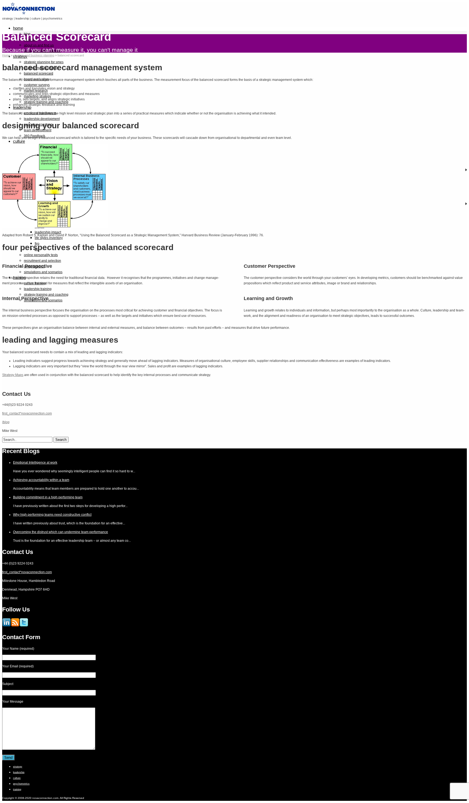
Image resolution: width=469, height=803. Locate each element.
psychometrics (21, 783)
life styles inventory (49, 238)
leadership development (42, 119)
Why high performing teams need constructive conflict (52, 515)
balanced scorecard (38, 73)
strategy (17, 766)
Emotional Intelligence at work (35, 462)
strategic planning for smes (44, 62)
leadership (18, 772)
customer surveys (37, 85)
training (17, 789)
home (18, 28)
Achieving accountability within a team (41, 480)
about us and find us (39, 45)
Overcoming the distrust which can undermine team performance (60, 532)
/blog (5, 422)
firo (37, 244)
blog (27, 34)
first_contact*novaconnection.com (27, 413)
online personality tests (41, 255)
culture (19, 141)
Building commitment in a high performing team (48, 497)
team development (37, 130)
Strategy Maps (12, 375)
